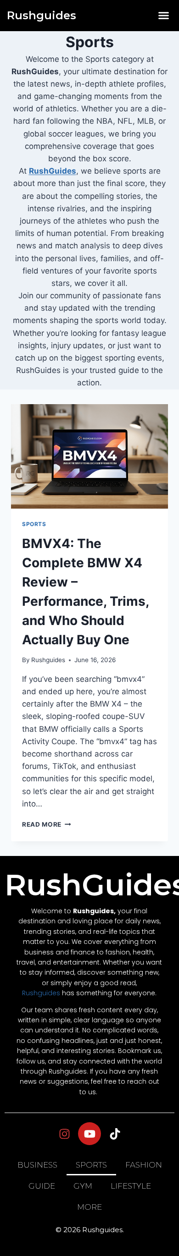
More (89, 1207)
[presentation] (89, 456)
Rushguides (41, 15)
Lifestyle (131, 1185)
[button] (164, 15)
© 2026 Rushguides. (90, 1229)
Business (37, 1164)
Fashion (143, 1164)
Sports (34, 524)
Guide (41, 1185)
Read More (46, 824)
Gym (82, 1185)
